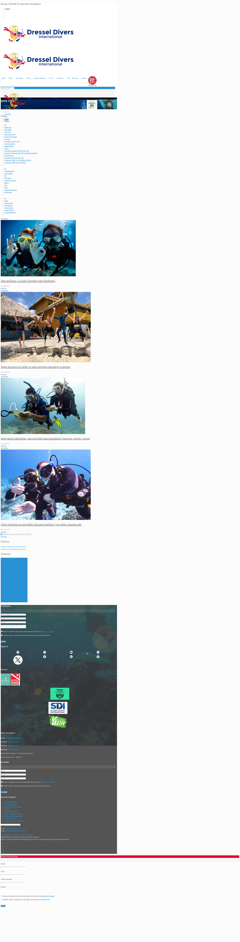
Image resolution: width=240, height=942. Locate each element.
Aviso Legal (29, 835)
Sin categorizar (8, 156)
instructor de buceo (10, 181)
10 (8, 534)
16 (17, 534)
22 (26, 534)
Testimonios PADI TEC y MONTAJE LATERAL (17, 160)
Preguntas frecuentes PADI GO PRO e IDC (16, 151)
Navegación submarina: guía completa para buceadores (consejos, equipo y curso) (45, 438)
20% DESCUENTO (6, 835)
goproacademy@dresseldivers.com (15, 831)
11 (9, 534)
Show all (6, 121)
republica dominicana (10, 190)
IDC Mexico (7, 178)
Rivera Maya (8, 192)
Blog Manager (8, 205)
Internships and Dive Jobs (12, 141)
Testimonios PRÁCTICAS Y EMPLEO (15, 163)
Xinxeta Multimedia (10, 213)
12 (11, 534)
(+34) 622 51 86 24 (13, 749)
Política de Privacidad (47, 631)
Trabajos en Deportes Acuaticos (13, 821)
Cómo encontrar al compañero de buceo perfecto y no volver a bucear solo (41, 524)
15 (15, 534)
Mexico (6, 183)
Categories (7, 114)
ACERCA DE (8, 127)
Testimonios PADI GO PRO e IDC (14, 158)
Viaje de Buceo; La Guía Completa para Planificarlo (28, 281)
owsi (5, 185)
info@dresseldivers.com (12, 738)
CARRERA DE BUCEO (10, 802)
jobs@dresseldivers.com (12, 828)
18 (20, 534)
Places (6, 149)
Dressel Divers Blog (10, 106)
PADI (6, 188)
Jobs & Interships (9, 144)
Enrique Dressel (9, 210)
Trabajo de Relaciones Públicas (13, 816)
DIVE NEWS (7, 130)
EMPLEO (7, 809)
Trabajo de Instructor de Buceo (13, 814)
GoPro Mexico (8, 173)
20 (23, 534)
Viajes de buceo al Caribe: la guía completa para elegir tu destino (35, 367)
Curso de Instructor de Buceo (13, 807)
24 (29, 534)
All (5, 125)
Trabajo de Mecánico (10, 818)
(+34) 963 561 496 (12, 746)
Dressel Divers (8, 203)
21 (25, 534)
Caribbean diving (9, 171)
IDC (5, 176)
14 (14, 534)
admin (6, 201)
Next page (4, 537)
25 (31, 534)
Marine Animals (8, 146)
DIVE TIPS (7, 108)
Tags (5, 117)
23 (27, 534)
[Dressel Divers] (38, 114)
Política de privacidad (18, 835)
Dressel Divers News (10, 137)
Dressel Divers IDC (10, 134)
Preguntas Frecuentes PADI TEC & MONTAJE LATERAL (20, 153)
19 (21, 534)
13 (13, 534)
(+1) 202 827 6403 (12, 742)
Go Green (7, 139)
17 (19, 534)
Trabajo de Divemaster (11, 811)
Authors (6, 119)
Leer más (3, 288)
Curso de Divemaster (10, 804)
